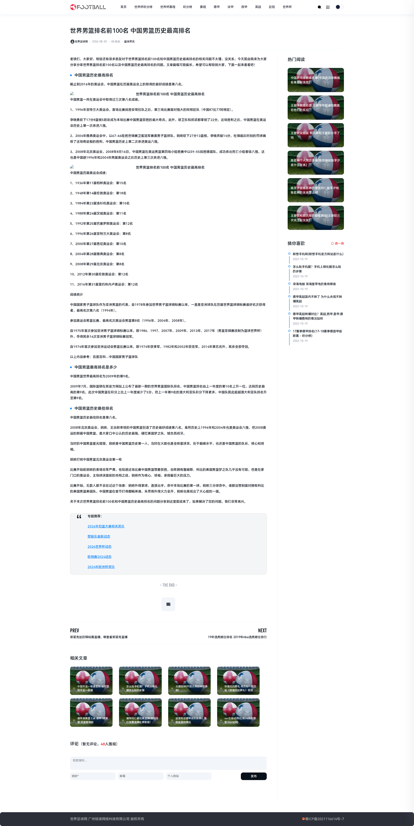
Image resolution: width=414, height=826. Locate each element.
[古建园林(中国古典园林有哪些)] (189, 681)
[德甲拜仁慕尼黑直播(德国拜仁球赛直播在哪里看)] (140, 712)
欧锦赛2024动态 (99, 557)
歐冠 (272, 7)
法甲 (230, 7)
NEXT (262, 630)
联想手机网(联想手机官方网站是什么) (318, 254)
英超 (258, 7)
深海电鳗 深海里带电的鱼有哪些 (314, 284)
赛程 (203, 7)
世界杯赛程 (167, 7)
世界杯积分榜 (143, 7)
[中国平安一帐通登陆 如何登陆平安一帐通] (91, 681)
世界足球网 (81, 41)
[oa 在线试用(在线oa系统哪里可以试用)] (238, 712)
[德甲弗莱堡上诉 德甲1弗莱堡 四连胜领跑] (91, 712)
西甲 (244, 7)
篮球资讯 (129, 41)
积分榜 (187, 7)
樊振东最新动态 (99, 537)
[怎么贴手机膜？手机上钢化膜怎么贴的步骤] (140, 681)
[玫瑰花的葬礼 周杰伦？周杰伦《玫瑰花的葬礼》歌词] (238, 681)
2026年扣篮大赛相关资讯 (106, 526)
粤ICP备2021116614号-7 (324, 819)
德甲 (217, 7)
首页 (124, 7)
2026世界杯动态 (99, 547)
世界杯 (287, 7)
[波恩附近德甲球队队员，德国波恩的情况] (189, 712)
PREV (74, 630)
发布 (254, 776)
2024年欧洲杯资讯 (101, 567)
